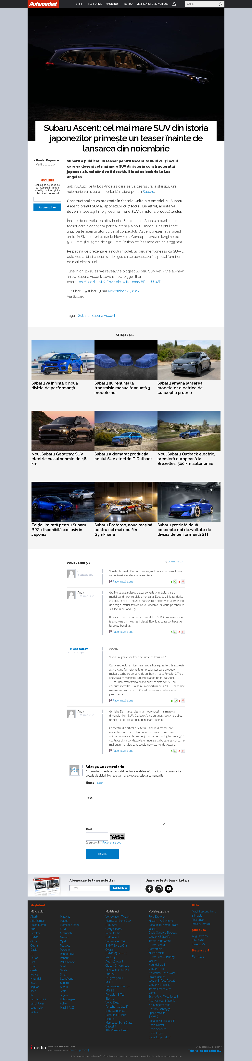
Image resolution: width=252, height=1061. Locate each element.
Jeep (33, 991)
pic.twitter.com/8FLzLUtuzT (138, 282)
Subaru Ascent (103, 315)
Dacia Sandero (157, 1029)
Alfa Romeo (37, 920)
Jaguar (35, 987)
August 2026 (200, 936)
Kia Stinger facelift (159, 1004)
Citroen (35, 941)
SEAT (63, 966)
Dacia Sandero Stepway (163, 932)
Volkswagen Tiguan (118, 916)
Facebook (149, 889)
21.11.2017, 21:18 (86, 575)
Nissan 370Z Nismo (161, 920)
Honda (34, 974)
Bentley (35, 933)
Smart (63, 974)
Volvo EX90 (113, 1002)
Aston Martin (38, 924)
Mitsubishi (66, 933)
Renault (64, 958)
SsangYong (66, 978)
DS (32, 953)
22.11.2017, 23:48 (87, 715)
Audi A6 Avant (114, 961)
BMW (34, 937)
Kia (32, 995)
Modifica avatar (74, 770)
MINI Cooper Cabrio (117, 969)
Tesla (63, 991)
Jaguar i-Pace (157, 968)
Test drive (198, 919)
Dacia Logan (156, 1033)
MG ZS (110, 990)
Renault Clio (113, 933)
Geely (34, 970)
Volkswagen (67, 999)
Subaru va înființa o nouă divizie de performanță (55, 385)
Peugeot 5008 (114, 978)
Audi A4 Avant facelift (162, 1000)
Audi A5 (110, 974)
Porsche (65, 949)
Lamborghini (38, 999)
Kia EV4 (110, 957)
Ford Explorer (157, 916)
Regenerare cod (111, 842)
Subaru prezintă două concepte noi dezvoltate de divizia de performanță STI (184, 530)
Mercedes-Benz (70, 924)
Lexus (34, 1011)
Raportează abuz (123, 581)
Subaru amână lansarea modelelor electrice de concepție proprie (180, 388)
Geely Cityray (114, 929)
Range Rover (67, 953)
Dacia (34, 949)
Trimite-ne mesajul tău (204, 1050)
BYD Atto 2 (112, 937)
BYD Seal (111, 924)
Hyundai (36, 978)
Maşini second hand (204, 911)
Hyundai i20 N (157, 964)
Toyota (64, 995)
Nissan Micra (157, 952)
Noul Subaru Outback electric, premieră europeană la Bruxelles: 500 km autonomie (186, 459)
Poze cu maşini (201, 923)
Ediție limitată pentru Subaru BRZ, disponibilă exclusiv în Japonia (59, 530)
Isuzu (34, 982)
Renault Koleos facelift (162, 1020)
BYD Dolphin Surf (116, 1010)
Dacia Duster (156, 1025)
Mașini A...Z (67, 1007)
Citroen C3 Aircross (117, 965)
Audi (33, 929)
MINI (63, 929)
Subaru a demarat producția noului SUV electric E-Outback (123, 456)
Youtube (169, 889)
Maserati (65, 916)
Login (174, 4)
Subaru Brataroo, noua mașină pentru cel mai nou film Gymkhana (123, 530)
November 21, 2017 (123, 291)
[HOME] (43, 4)
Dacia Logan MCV (159, 1037)
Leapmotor (37, 1007)
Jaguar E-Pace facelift (162, 980)
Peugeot (65, 945)
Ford (33, 966)
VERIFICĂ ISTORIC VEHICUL (152, 4)
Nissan (64, 937)
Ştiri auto (197, 915)
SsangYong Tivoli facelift (163, 996)
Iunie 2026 (198, 944)
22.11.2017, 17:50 (76, 652)
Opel (63, 941)
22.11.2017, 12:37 (87, 596)
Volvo (63, 1003)
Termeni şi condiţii (79, 1050)
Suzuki (64, 987)
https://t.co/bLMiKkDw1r (95, 282)
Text (89, 798)
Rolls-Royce (67, 962)
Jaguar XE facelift (159, 984)
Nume (90, 782)
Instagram (159, 889)
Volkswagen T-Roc (117, 941)
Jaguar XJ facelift (159, 936)
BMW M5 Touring (116, 953)
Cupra (34, 945)
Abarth (35, 916)
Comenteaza (175, 561)
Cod (89, 829)
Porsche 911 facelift (117, 1006)
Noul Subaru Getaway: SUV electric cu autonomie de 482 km (60, 459)
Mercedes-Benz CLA (118, 920)
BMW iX (154, 1016)
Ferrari (34, 958)
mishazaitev (79, 648)
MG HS (110, 982)
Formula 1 (198, 956)
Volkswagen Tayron (118, 986)
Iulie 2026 (198, 940)
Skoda (63, 970)
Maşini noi (38, 905)
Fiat (33, 962)
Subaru (148, 192)
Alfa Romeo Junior (117, 1030)
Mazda (64, 920)
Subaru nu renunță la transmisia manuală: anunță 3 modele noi (122, 388)
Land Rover (37, 1003)
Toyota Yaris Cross (160, 940)
